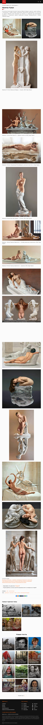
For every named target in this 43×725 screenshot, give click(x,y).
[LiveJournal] (22, 596)
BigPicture (9, 5)
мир (7, 591)
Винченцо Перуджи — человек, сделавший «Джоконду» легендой (17, 579)
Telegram (17, 585)
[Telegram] (26, 596)
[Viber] (23, 596)
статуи (18, 592)
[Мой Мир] (19, 596)
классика (11, 592)
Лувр (15, 592)
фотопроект (14, 5)
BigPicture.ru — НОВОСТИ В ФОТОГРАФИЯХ (10, 714)
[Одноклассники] (17, 596)
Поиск (37, 1)
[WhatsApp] (25, 596)
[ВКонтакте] (16, 596)
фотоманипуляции (25, 592)
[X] (20, 596)
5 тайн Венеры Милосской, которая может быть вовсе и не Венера (17, 581)
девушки (7, 592)
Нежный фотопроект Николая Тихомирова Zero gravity (14, 582)
